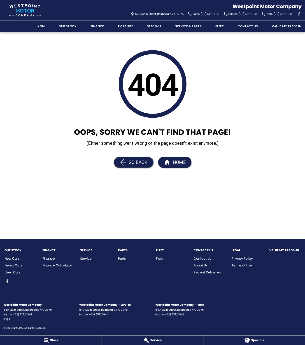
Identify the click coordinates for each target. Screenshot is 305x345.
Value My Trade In (286, 26)
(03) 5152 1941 (22, 314)
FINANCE (97, 26)
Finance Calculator (57, 265)
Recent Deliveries (207, 272)
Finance (48, 258)
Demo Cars (13, 265)
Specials (154, 26)
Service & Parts (188, 26)
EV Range (125, 26)
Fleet (219, 26)
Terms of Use (242, 265)
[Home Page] (25, 10)
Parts (122, 258)
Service (86, 258)
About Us (200, 265)
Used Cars (12, 272)
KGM (41, 26)
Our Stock (68, 26)
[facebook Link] (299, 14)
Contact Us (248, 26)
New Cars (12, 258)
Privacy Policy (242, 258)
